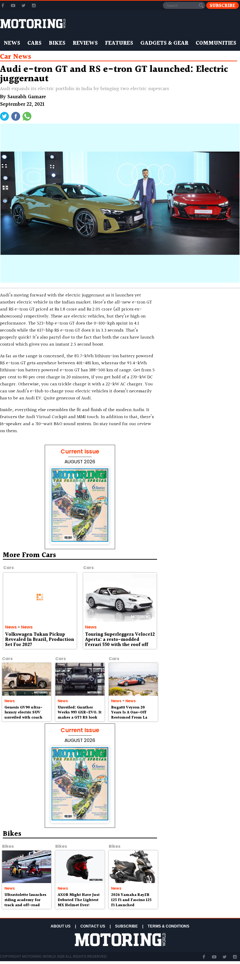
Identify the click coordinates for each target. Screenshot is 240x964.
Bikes (57, 43)
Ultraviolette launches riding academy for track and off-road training (25, 902)
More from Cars (29, 555)
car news (15, 56)
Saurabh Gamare (26, 97)
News (12, 43)
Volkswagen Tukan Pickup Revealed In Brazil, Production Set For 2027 (39, 640)
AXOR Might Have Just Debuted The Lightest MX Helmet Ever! (79, 900)
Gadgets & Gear (164, 43)
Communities (216, 43)
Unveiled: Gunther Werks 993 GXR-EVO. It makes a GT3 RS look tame (79, 715)
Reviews (85, 43)
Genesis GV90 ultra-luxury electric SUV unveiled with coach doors (23, 715)
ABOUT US (61, 926)
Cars (34, 43)
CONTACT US (92, 926)
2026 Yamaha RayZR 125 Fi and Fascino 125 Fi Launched (131, 900)
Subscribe (222, 5)
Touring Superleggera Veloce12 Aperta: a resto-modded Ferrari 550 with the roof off (120, 640)
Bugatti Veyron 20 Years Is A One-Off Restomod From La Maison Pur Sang (129, 715)
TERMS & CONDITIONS (168, 926)
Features (119, 43)
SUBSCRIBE (126, 926)
